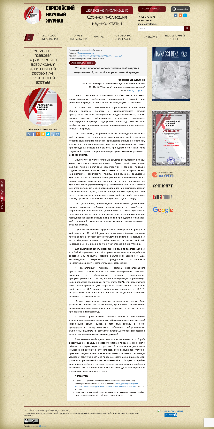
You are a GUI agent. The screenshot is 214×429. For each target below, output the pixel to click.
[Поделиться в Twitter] (48, 134)
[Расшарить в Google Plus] (185, 15)
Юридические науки (85, 53)
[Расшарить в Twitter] (180, 15)
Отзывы (99, 37)
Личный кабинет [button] (182, 9)
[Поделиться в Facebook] (33, 134)
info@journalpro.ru (147, 24)
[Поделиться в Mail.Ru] (57, 134)
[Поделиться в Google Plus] (38, 134)
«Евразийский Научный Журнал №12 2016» (99, 56)
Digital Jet (42, 426)
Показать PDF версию (83, 63)
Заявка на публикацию (107, 10)
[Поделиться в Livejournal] (53, 134)
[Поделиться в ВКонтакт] (28, 134)
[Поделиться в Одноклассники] (43, 134)
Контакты (150, 37)
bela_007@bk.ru (136, 90)
